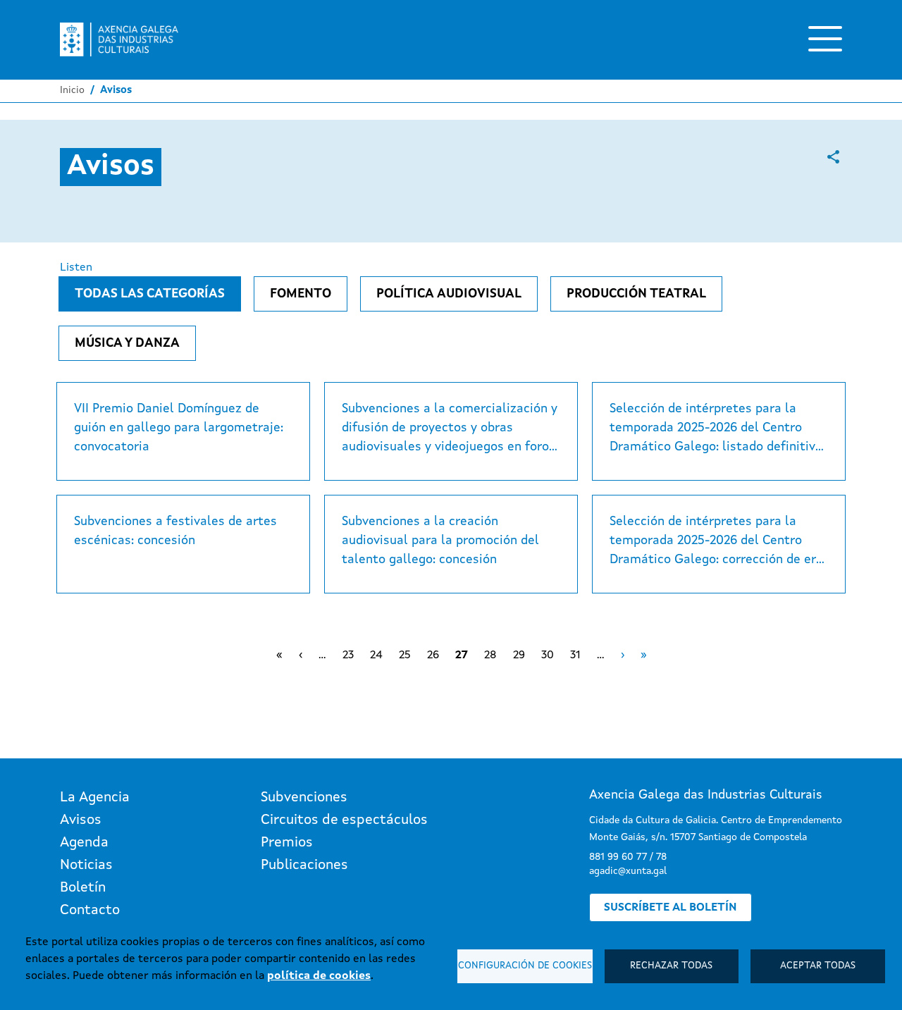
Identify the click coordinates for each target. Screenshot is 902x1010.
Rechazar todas (671, 966)
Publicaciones (304, 865)
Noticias (86, 865)
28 (490, 655)
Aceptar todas (817, 966)
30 (547, 655)
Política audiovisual (448, 294)
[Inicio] (119, 39)
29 (519, 655)
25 (405, 655)
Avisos (80, 820)
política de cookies (319, 976)
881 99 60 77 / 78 (628, 857)
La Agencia (95, 798)
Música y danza (127, 343)
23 (348, 655)
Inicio (72, 90)
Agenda (84, 843)
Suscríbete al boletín (670, 907)
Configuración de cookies (525, 966)
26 (433, 655)
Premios (287, 843)
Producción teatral (636, 294)
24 (376, 655)
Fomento (300, 294)
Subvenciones (304, 798)
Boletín (83, 888)
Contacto (90, 911)
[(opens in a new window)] (833, 157)
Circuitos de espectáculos (344, 820)
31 (575, 655)
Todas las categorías (150, 294)
